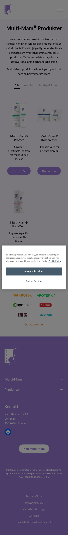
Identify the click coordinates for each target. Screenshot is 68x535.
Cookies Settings (34, 281)
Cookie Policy (55, 261)
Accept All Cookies (33, 271)
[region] (34, 267)
